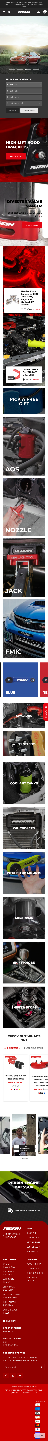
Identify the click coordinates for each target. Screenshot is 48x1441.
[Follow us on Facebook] (6, 1375)
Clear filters (29, 110)
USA (5, 1342)
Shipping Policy (36, 1390)
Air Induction (12, 1048)
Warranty (24, 1390)
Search (12, 110)
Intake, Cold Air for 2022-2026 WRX (16, 1077)
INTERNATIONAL (11, 1345)
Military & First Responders (11, 1296)
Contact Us (33, 1268)
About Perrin (34, 1264)
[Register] (41, 1367)
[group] (20, 679)
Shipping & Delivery (9, 1288)
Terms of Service (12, 1390)
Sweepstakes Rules (10, 1311)
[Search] (9, 12)
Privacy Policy (31, 1392)
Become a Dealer (32, 1279)
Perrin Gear (33, 1238)
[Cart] (43, 12)
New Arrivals (34, 1242)
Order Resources (9, 1265)
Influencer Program (9, 1303)
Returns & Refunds (8, 1273)
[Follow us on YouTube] (20, 1375)
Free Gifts (32, 1251)
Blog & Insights (35, 1273)
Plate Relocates (33, 1048)
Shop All (31, 1233)
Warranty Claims (8, 1280)
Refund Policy (18, 1392)
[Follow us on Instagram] (13, 1375)
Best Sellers (34, 1247)
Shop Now (16, 156)
